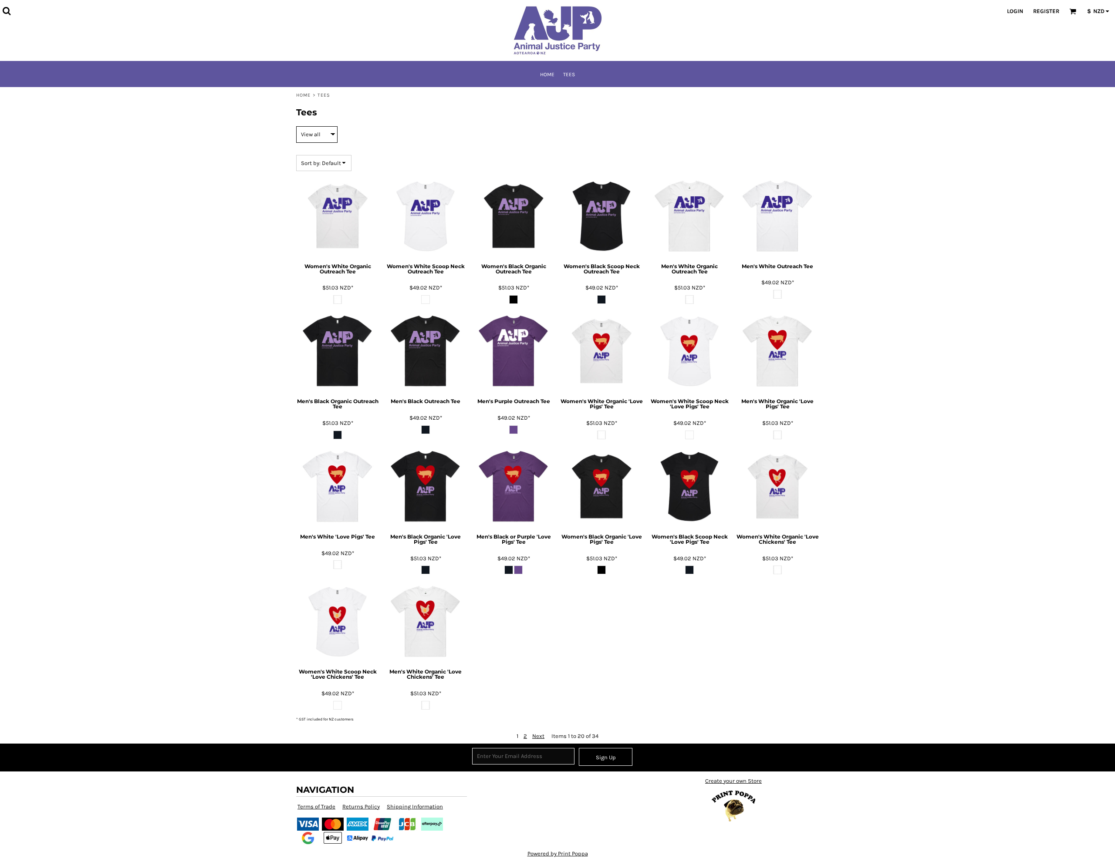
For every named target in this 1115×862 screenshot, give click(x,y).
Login (1015, 11)
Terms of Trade (316, 806)
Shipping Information (415, 806)
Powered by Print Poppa (557, 853)
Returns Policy (361, 806)
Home (303, 95)
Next (538, 736)
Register (1046, 11)
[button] (6, 11)
